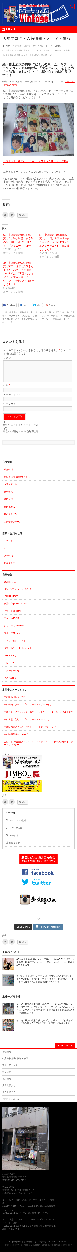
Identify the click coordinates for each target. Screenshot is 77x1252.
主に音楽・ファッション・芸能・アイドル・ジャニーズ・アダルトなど (38, 712)
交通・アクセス (11, 484)
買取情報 (8, 499)
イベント (8, 540)
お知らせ (8, 548)
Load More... (23, 926)
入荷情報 (13, 85)
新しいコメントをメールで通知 (20, 424)
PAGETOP (66, 1045)
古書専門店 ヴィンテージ (34, 1241)
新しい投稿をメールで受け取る (20, 431)
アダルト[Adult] (11, 670)
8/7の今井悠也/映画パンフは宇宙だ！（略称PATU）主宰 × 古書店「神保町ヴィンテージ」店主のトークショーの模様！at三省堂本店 (46, 962)
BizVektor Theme (39, 1245)
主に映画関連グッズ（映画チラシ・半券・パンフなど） (31, 727)
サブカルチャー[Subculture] (17, 648)
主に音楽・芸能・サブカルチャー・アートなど (26, 719)
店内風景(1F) (10, 507)
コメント (8, 357)
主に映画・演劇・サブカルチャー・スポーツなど (27, 704)
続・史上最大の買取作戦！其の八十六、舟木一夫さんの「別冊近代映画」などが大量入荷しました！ (57, 315)
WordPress (22, 1245)
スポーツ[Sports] (12, 633)
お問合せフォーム (12, 521)
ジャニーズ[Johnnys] (14, 625)
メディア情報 (15, 828)
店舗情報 (8, 469)
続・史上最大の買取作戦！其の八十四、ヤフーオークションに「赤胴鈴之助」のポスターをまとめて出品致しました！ (54, 242)
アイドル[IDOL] (11, 618)
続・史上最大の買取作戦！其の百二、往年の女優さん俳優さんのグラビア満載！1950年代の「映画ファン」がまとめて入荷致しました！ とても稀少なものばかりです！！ (18, 273)
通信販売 (8, 492)
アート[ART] (10, 655)
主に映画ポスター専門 (15, 697)
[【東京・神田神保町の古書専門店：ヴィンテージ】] (38, 20)
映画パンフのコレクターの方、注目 (19, 589)
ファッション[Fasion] (14, 640)
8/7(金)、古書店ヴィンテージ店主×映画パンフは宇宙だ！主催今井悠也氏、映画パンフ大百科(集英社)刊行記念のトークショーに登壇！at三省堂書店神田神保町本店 (45, 979)
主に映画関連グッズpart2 (16, 734)
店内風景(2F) (10, 514)
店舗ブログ (9, 563)
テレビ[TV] (9, 663)
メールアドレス (12, 394)
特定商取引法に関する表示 (17, 477)
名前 (6, 385)
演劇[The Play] (11, 596)
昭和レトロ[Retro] (12, 611)
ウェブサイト (10, 403)
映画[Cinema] (10, 582)
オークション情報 (17, 820)
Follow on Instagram (49, 926)
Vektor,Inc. (55, 1245)
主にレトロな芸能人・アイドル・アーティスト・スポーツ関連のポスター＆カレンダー (38, 743)
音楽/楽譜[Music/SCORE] (16, 603)
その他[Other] (10, 678)
